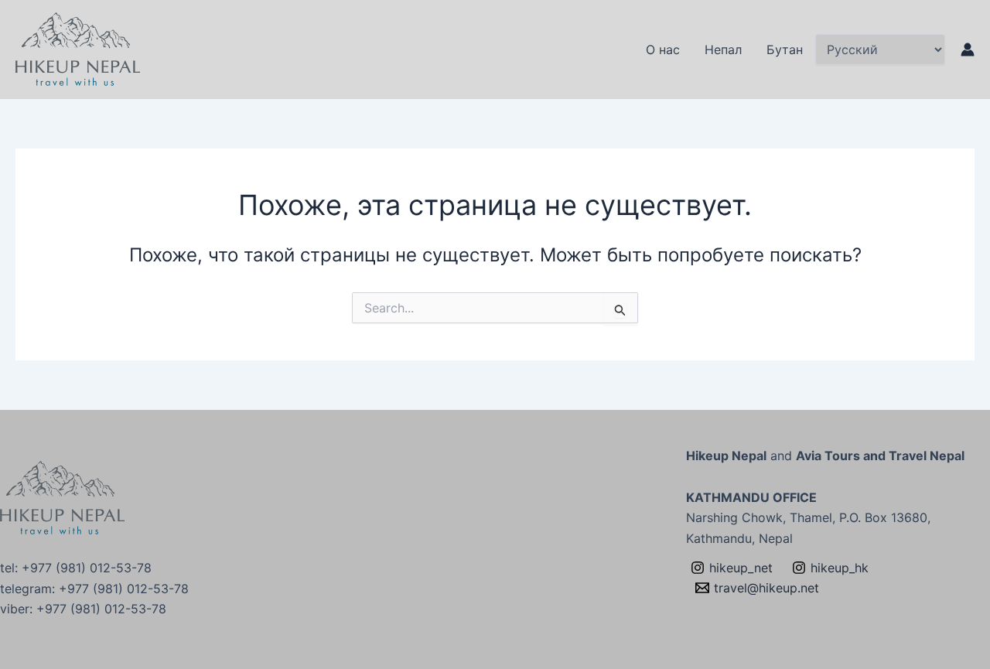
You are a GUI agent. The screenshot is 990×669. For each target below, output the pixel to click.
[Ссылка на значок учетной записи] (968, 49)
